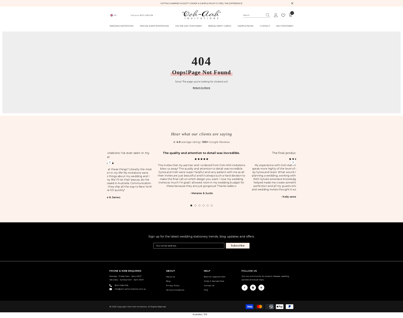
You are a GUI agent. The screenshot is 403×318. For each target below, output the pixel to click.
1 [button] (191, 205)
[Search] (256, 15)
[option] (201, 175)
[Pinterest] (261, 288)
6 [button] (212, 205)
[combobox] (253, 15)
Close (292, 3)
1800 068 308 (146, 15)
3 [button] (199, 205)
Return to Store (201, 88)
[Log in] (276, 15)
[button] (110, 162)
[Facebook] (245, 288)
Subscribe (237, 245)
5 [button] (208, 205)
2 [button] (195, 205)
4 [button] (203, 205)
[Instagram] (253, 288)
